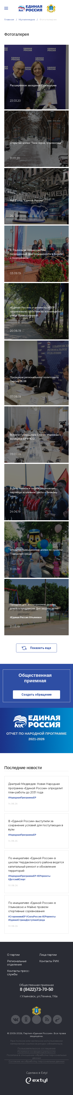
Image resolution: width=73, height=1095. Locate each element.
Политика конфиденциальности (36, 1051)
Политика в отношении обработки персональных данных (36, 1056)
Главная (9, 19)
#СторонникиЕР (17, 916)
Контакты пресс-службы (18, 972)
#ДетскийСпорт (16, 879)
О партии (13, 954)
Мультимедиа (27, 19)
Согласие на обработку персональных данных (36, 1061)
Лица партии (48, 954)
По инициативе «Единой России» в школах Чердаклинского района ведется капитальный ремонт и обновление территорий (36, 864)
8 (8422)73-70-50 (36, 989)
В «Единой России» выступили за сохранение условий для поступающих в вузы (35, 825)
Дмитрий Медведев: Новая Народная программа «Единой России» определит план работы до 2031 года (35, 788)
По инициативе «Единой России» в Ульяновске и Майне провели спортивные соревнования (32, 907)
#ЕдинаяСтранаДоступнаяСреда (26, 920)
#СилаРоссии (33, 916)
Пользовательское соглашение (37, 1048)
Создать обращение (37, 694)
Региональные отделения (17, 962)
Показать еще (40, 648)
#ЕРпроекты (43, 876)
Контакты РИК (49, 961)
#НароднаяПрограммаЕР (22, 797)
